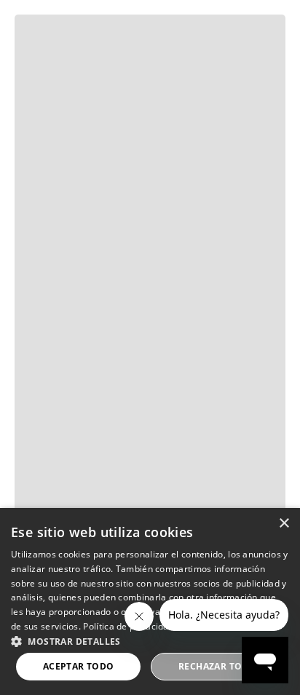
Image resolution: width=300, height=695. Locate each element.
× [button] (283, 523)
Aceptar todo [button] (78, 666)
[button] (150, 640)
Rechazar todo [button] (217, 666)
